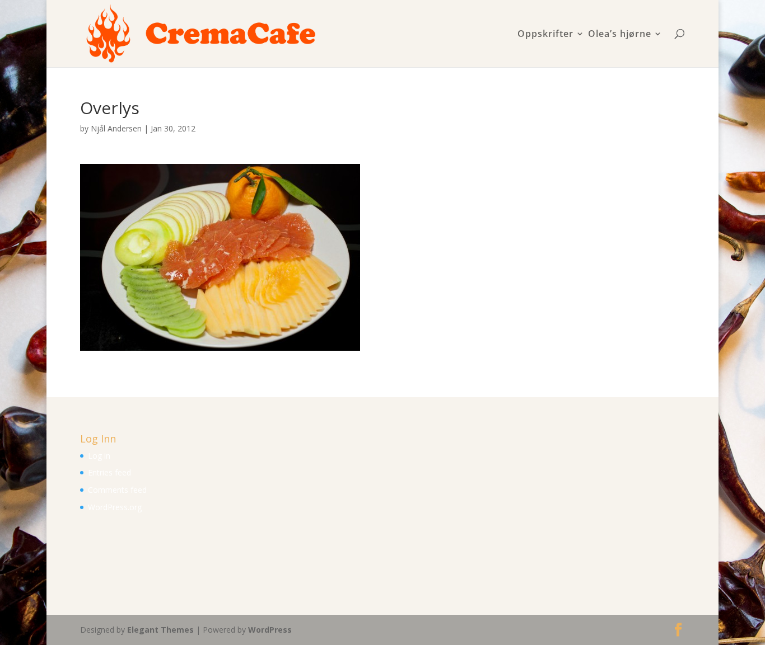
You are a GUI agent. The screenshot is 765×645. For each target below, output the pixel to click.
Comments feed (117, 489)
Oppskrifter (545, 34)
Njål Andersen (116, 128)
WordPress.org (115, 507)
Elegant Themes (160, 629)
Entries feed (109, 472)
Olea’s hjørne (619, 34)
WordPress (270, 629)
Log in (99, 455)
